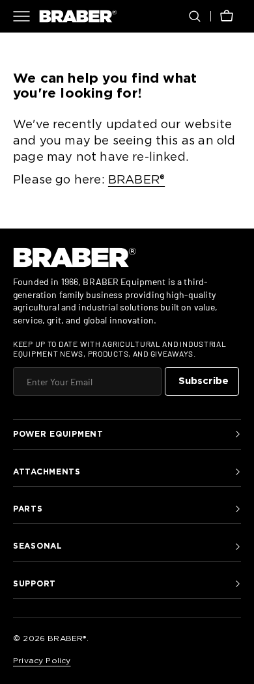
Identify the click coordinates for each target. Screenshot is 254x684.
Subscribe (203, 381)
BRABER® (136, 180)
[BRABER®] (78, 16)
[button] (194, 16)
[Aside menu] (26, 16)
